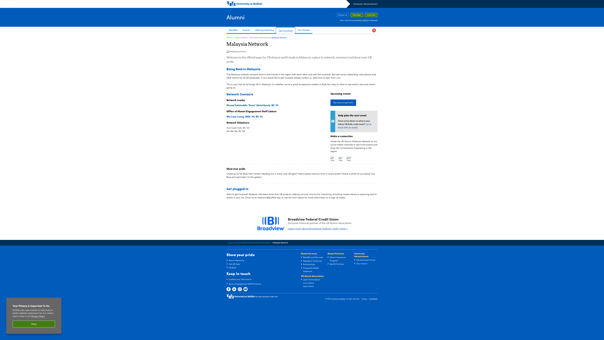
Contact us (342, 15)
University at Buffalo (338, 299)
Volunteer (357, 15)
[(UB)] (288, 4)
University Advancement (365, 4)
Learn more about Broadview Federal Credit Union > (318, 229)
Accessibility (373, 299)
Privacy (364, 299)
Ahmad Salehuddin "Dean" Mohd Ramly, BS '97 (252, 105)
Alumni (235, 17)
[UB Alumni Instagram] (240, 289)
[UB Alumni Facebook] (228, 289)
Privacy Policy (38, 316)
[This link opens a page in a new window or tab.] (333, 158)
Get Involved (240, 38)
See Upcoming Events (343, 103)
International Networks (259, 38)
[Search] (374, 30)
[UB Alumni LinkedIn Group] (234, 289)
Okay (33, 324)
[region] (33, 316)
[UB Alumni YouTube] (245, 289)
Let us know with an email (354, 126)
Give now (371, 15)
